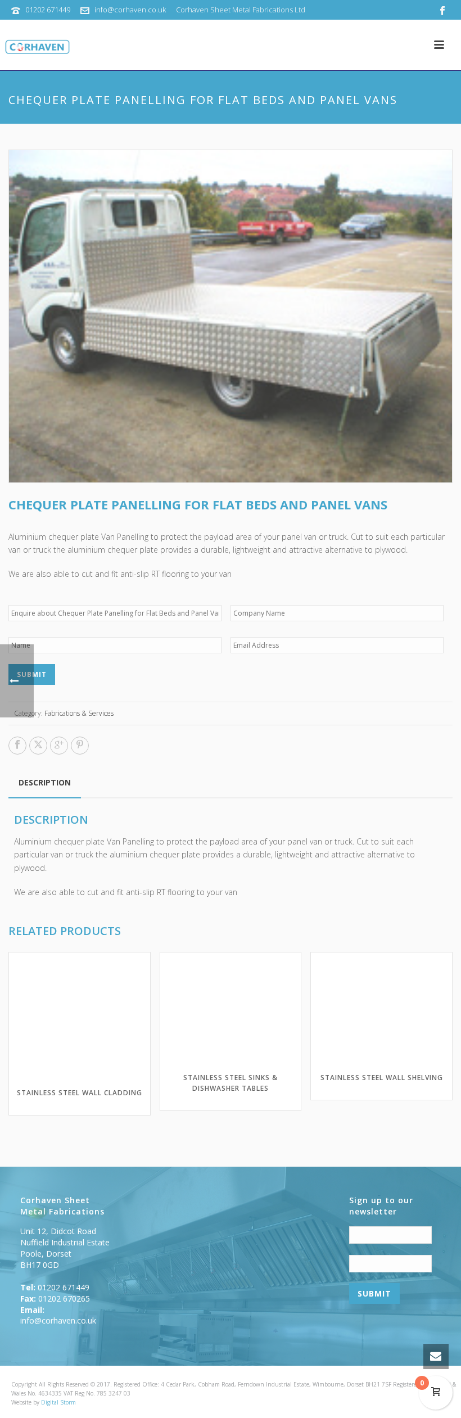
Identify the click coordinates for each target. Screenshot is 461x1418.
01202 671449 (47, 9)
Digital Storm (58, 1402)
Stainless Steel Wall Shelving (381, 1077)
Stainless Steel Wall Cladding (79, 1093)
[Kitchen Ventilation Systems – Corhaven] (35, 47)
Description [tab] (45, 782)
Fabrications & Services (79, 713)
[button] (431, 171)
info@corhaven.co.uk (130, 9)
